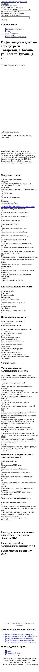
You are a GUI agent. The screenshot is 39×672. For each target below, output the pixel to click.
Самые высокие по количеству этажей (19, 638)
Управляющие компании (14, 29)
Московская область (12, 653)
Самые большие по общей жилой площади (21, 636)
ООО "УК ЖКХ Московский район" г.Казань (18, 207)
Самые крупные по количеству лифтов (19, 640)
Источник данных (32, 664)
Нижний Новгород (12, 655)
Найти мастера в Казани (10, 132)
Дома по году (10, 35)
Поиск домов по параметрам (15, 37)
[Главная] (4, 4)
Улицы (7, 31)
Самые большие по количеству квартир (19, 634)
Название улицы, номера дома (12, 15)
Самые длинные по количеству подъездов (20, 642)
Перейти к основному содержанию (14, 2)
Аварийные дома (11, 33)
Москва (8, 651)
